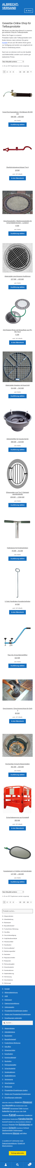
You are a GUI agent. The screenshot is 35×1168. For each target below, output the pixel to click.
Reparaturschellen (9, 957)
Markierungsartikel (9, 951)
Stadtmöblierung (9, 973)
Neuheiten (7, 954)
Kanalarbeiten (20, 1115)
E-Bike (25, 1105)
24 (28, 71)
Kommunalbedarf (9, 948)
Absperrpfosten (8, 916)
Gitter (21, 1111)
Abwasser (27, 1102)
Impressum (8, 1000)
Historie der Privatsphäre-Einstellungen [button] (18, 1014)
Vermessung (8, 976)
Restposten (7, 961)
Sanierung (5, 1128)
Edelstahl (6, 1108)
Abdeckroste (11, 1102)
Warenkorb (27, 1163)
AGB (6, 996)
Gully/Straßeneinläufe (10, 938)
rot (31, 1124)
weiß (21, 1133)
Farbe (20, 1108)
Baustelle (9, 1105)
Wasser (16, 1133)
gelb (14, 1111)
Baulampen (7, 922)
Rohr (16, 1124)
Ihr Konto (6, 1165)
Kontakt (5, 42)
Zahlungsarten (9, 1007)
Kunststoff (5, 1121)
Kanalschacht (14, 1119)
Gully (24, 1111)
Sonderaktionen (9, 970)
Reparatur (12, 1124)
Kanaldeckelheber (6, 1119)
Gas (11, 1111)
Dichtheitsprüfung (20, 1105)
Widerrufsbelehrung (11, 992)
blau (14, 1105)
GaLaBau (7, 932)
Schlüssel (26, 1128)
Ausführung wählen (18, 124)
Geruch (18, 1111)
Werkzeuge (7, 983)
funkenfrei (6, 1111)
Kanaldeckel (28, 1115)
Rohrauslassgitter (9, 964)
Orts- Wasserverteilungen (19, 1121)
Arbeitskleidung (8, 919)
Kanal (12, 1114)
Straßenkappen (17, 1130)
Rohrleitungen (24, 1124)
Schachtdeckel (19, 1128)
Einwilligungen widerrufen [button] (13, 1018)
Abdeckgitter (5, 1102)
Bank (3, 1105)
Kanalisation (7, 945)
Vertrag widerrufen (17, 1153)
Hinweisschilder (8, 941)
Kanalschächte (25, 1119)
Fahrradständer (14, 1108)
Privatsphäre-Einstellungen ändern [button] (16, 1011)
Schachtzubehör (9, 967)
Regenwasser (5, 1124)
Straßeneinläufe (7, 1130)
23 (24, 71)
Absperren (18, 1102)
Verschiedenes (8, 980)
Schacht (12, 1128)
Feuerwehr (25, 1108)
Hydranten (5, 1115)
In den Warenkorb (17, 178)
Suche (17, 1165)
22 (20, 71)
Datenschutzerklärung (12, 1003)
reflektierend (28, 1121)
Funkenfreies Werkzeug (11, 929)
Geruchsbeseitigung (10, 935)
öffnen (25, 1133)
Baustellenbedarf (9, 926)
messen (10, 1121)
